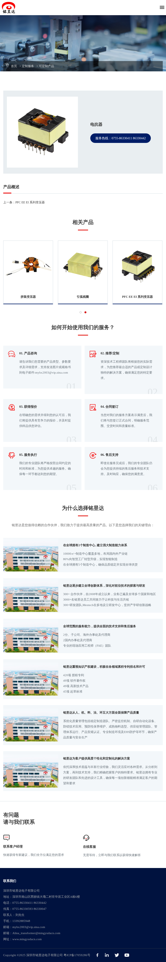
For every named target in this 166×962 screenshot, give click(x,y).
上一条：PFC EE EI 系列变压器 (24, 202)
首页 (14, 66)
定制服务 (28, 66)
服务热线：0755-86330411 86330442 (120, 138)
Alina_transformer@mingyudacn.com (36, 933)
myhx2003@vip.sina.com (28, 927)
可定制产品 (46, 66)
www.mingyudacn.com (27, 939)
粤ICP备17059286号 (77, 955)
